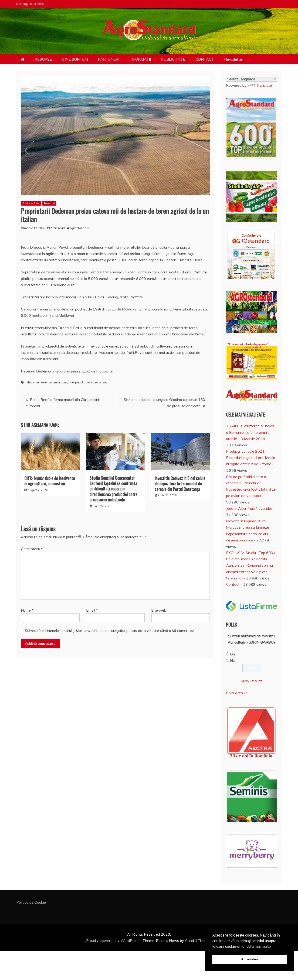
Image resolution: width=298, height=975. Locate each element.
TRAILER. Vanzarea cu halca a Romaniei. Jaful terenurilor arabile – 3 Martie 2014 (250, 432)
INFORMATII (140, 59)
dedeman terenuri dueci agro (47, 382)
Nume (27, 610)
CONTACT (205, 59)
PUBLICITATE (173, 59)
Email (92, 610)
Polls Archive (237, 692)
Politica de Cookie (31, 902)
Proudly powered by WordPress (113, 940)
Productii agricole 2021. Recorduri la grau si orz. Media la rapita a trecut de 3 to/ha (250, 457)
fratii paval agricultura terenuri (88, 382)
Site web (158, 610)
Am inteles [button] (249, 959)
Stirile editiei (31, 203)
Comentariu (32, 548)
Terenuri (49, 203)
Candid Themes (198, 940)
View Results (252, 681)
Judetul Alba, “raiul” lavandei (249, 508)
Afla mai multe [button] (259, 946)
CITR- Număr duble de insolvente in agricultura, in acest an (49, 480)
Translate (264, 85)
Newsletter (233, 59)
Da (232, 654)
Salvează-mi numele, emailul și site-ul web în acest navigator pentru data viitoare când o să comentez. (110, 630)
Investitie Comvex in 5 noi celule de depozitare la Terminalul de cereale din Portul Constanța (180, 483)
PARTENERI (108, 59)
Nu (232, 660)
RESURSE (43, 59)
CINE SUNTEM (75, 59)
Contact (233, 584)
